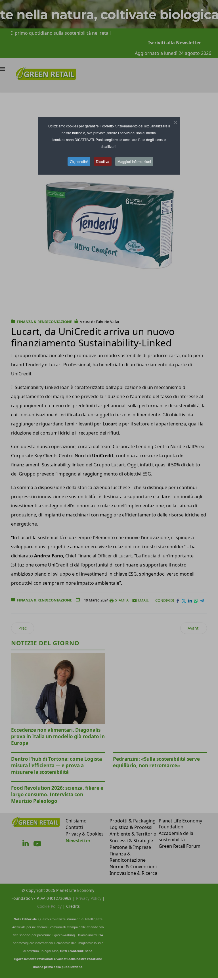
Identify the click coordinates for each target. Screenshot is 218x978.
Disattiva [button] (102, 161)
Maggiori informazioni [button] (134, 161)
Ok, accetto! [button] (79, 161)
